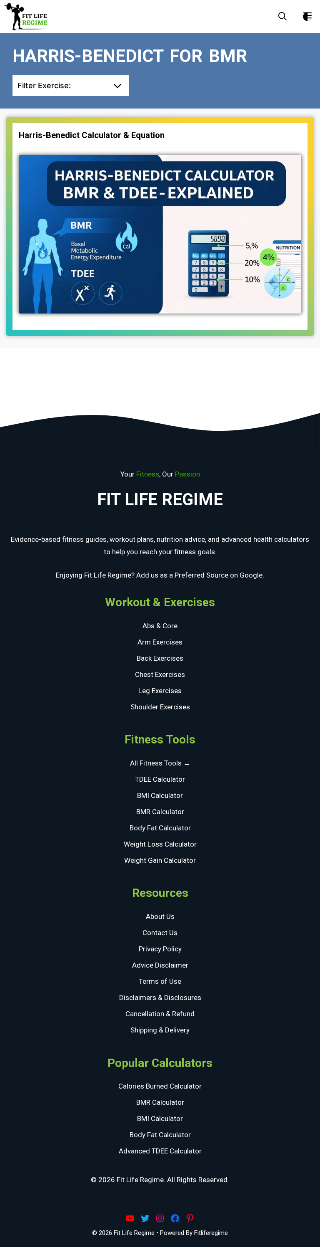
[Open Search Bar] (282, 16)
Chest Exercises (160, 674)
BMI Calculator (160, 795)
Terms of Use (160, 981)
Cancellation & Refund (160, 1014)
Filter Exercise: (44, 85)
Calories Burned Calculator (160, 1086)
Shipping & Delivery (160, 1030)
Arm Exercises (160, 642)
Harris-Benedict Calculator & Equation (92, 135)
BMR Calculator (160, 811)
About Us (160, 916)
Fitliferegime (211, 1233)
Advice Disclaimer (160, 965)
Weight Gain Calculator (160, 860)
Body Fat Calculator (160, 828)
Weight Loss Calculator (160, 844)
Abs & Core (160, 626)
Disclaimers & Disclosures (160, 997)
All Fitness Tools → (160, 763)
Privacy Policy (160, 949)
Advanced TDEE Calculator (160, 1151)
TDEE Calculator (160, 779)
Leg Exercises (160, 690)
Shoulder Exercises (160, 707)
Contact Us (160, 932)
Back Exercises (160, 658)
